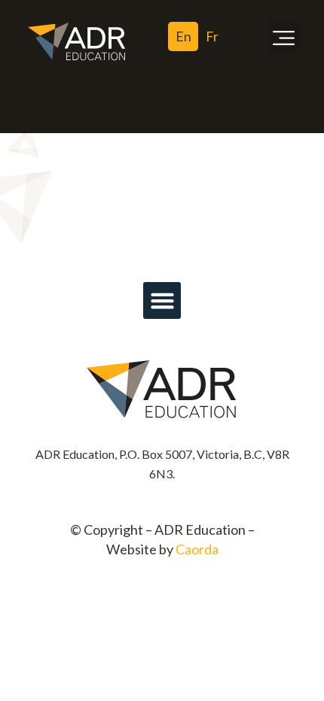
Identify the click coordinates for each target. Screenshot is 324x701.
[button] (284, 36)
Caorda (197, 549)
